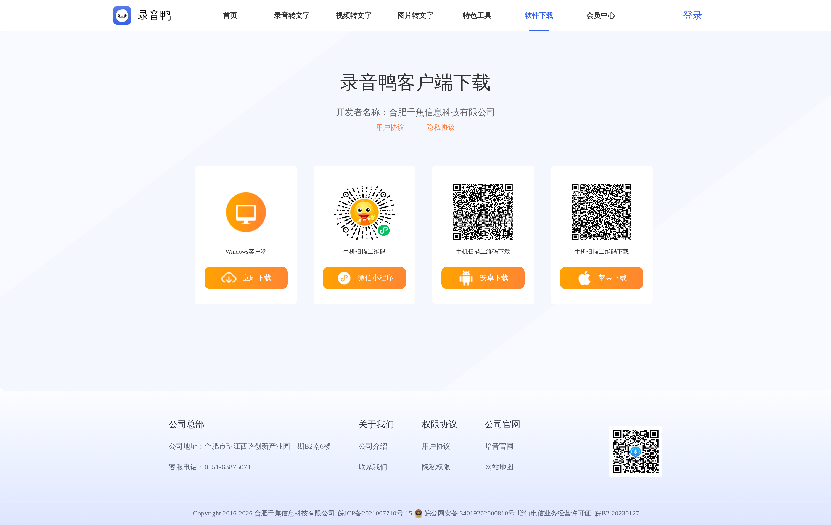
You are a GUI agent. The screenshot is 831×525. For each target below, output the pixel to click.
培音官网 (499, 446)
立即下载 (257, 278)
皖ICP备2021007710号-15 (375, 513)
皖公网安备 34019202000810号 (469, 513)
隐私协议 (441, 127)
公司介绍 (373, 446)
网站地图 (499, 467)
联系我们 (373, 467)
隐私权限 (436, 467)
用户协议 (390, 127)
